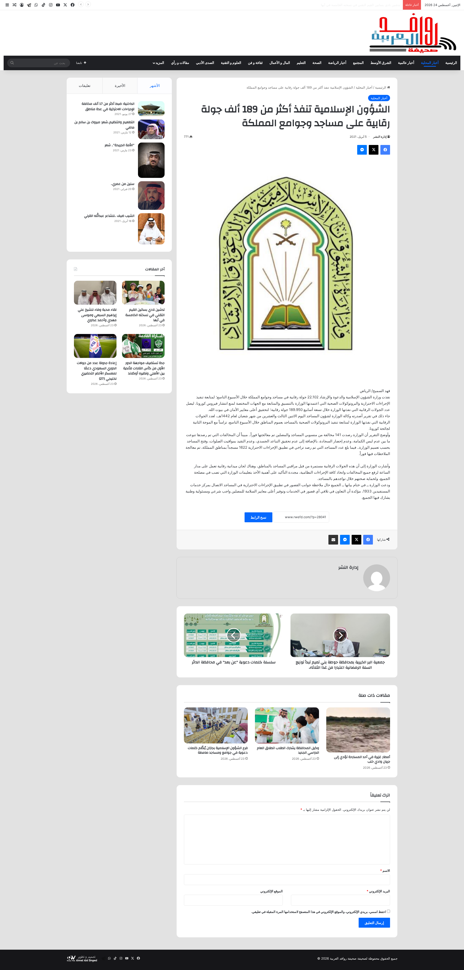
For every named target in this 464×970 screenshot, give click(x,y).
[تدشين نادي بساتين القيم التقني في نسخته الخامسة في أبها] (143, 293)
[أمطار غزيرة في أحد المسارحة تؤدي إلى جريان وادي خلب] (358, 729)
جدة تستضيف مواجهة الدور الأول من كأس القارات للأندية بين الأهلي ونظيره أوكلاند (144, 368)
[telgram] (29, 5)
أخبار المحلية (430, 63)
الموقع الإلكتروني (271, 891)
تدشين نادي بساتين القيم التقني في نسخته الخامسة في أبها (145, 315)
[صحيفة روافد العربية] (413, 33)
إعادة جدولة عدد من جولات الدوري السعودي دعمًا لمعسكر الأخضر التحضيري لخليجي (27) (96, 371)
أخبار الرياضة (337, 63)
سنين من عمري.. (122, 184)
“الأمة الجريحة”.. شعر (119, 145)
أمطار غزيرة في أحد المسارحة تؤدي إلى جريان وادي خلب (362, 759)
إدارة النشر (379, 136)
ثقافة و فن (255, 63)
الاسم (385, 870)
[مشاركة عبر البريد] (333, 540)
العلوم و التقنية (231, 63)
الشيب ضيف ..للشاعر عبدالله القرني (109, 216)
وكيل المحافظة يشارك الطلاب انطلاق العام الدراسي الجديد (288, 750)
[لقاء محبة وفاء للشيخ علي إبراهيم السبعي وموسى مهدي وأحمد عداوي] (95, 293)
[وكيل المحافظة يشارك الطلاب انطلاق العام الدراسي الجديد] (287, 725)
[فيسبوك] (385, 150)
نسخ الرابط (258, 517)
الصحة (316, 63)
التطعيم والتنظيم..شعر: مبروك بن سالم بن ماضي (104, 125)
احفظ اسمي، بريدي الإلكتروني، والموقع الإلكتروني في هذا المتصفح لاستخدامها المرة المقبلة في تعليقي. (318, 912)
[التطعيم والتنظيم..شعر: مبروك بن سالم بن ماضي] (151, 129)
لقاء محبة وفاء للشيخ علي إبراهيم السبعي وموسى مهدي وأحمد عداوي (354, 5)
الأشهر (155, 85)
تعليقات (84, 85)
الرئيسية (451, 63)
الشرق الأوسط (380, 63)
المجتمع (358, 63)
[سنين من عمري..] (151, 195)
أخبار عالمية (406, 63)
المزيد (160, 63)
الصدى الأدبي (205, 63)
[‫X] (373, 150)
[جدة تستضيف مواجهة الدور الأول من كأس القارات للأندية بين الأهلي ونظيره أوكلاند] (143, 346)
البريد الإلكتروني (378, 891)
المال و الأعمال (279, 63)
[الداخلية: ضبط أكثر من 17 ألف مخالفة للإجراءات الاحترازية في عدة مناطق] (151, 108)
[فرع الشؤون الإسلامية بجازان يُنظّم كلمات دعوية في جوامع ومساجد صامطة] (216, 725)
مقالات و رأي (180, 63)
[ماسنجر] (362, 150)
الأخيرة (120, 85)
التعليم (301, 63)
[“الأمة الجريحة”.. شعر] (151, 160)
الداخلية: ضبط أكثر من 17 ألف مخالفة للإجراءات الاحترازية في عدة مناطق (108, 106)
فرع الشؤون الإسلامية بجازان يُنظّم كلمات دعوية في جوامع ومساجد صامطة (218, 750)
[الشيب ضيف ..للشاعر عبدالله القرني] (151, 228)
